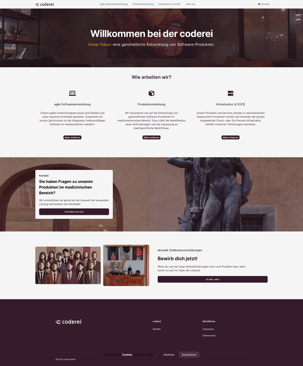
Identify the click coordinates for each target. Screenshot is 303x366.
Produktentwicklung (143, 4)
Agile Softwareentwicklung (114, 4)
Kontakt (266, 4)
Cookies (127, 354)
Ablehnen (168, 354)
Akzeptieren (189, 354)
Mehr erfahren (72, 137)
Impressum (208, 329)
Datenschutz (209, 335)
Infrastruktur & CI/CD (169, 4)
